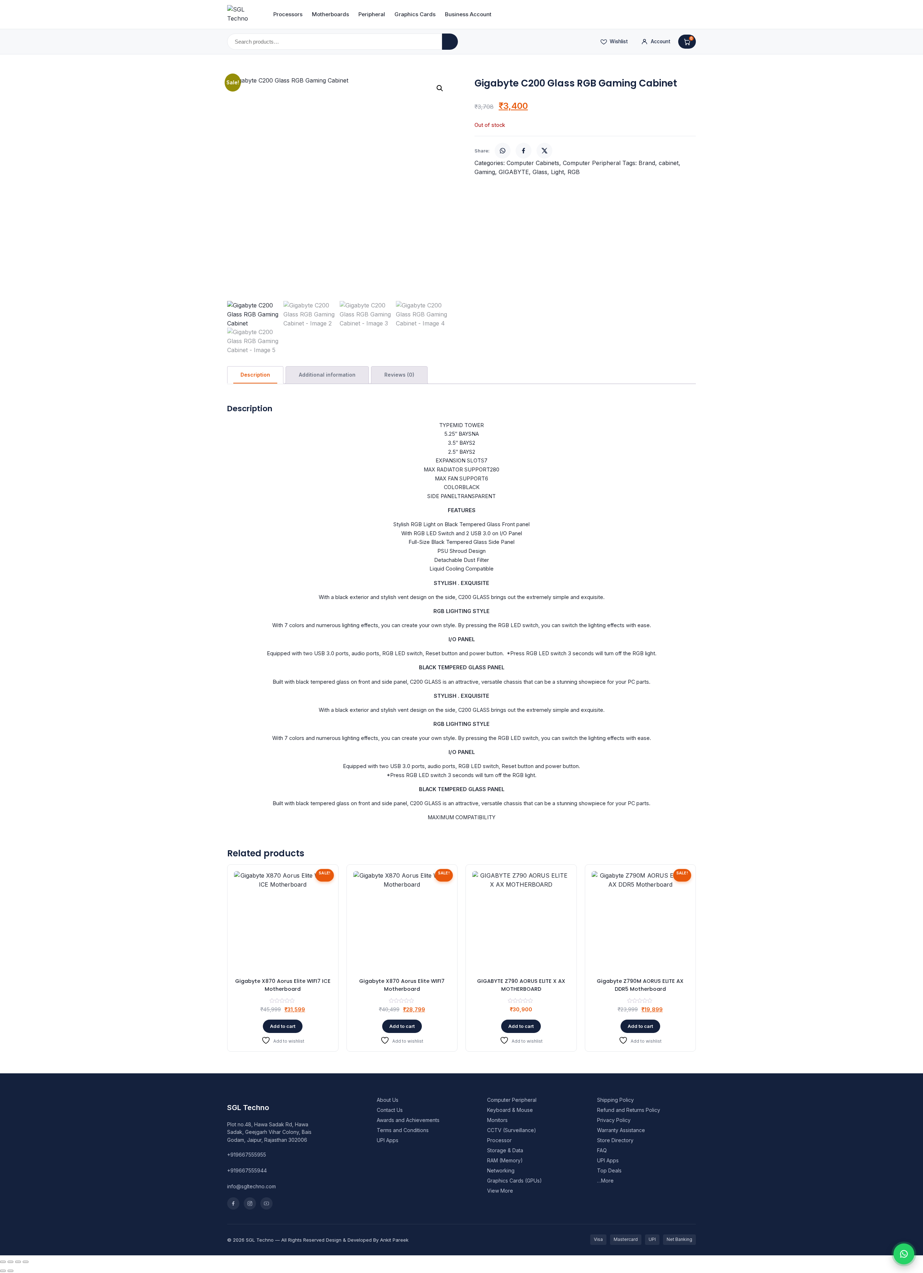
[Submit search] (450, 42)
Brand (647, 163)
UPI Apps (387, 1140)
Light (557, 172)
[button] (439, 88)
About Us (387, 1100)
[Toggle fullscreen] (10, 1262)
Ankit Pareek (394, 1240)
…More (605, 1180)
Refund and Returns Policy (628, 1110)
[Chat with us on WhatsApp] (903, 1253)
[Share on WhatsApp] (503, 151)
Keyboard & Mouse (510, 1110)
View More (500, 1191)
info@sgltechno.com (251, 1186)
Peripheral (371, 14)
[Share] (18, 1262)
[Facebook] (233, 1203)
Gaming (484, 172)
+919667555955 (246, 1155)
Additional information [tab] (327, 375)
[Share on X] (544, 151)
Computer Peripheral (592, 163)
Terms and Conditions (403, 1130)
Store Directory (615, 1140)
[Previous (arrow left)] (3, 1271)
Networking (501, 1170)
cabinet (669, 163)
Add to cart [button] (282, 1026)
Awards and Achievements (408, 1120)
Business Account (468, 14)
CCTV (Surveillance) (511, 1130)
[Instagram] (250, 1203)
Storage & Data (505, 1150)
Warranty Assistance (621, 1130)
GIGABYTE (514, 172)
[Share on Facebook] (523, 151)
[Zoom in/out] (3, 1262)
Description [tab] (255, 375)
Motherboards (330, 14)
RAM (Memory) (505, 1160)
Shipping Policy (615, 1100)
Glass (540, 172)
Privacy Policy (614, 1120)
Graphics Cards (415, 14)
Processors (287, 14)
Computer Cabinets (533, 163)
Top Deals (609, 1170)
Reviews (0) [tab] (399, 375)
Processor (499, 1140)
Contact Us (390, 1110)
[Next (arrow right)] (10, 1271)
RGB (574, 172)
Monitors (497, 1120)
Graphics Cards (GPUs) (514, 1180)
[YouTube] (266, 1203)
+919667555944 (247, 1170)
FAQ (602, 1150)
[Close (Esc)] (25, 1262)
